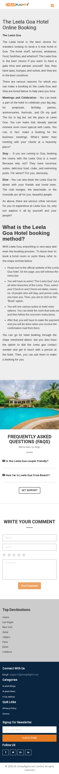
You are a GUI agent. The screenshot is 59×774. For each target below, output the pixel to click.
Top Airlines (9, 697)
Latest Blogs (10, 686)
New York (7, 627)
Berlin (5, 647)
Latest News (9, 691)
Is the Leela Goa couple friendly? (27, 461)
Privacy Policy (10, 708)
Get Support (30, 490)
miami (5, 617)
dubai (5, 632)
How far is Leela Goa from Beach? (28, 475)
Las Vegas (7, 622)
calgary (6, 637)
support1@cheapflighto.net (24, 674)
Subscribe (29, 737)
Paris (5, 642)
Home (6, 714)
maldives (7, 652)
